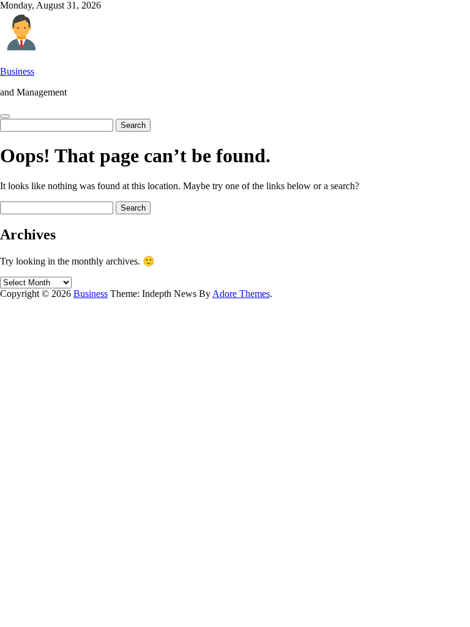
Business (17, 71)
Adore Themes (241, 293)
